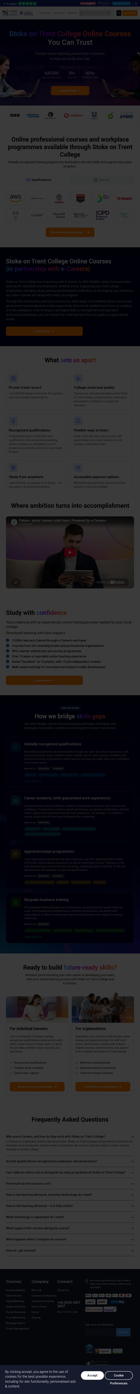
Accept (92, 1375)
